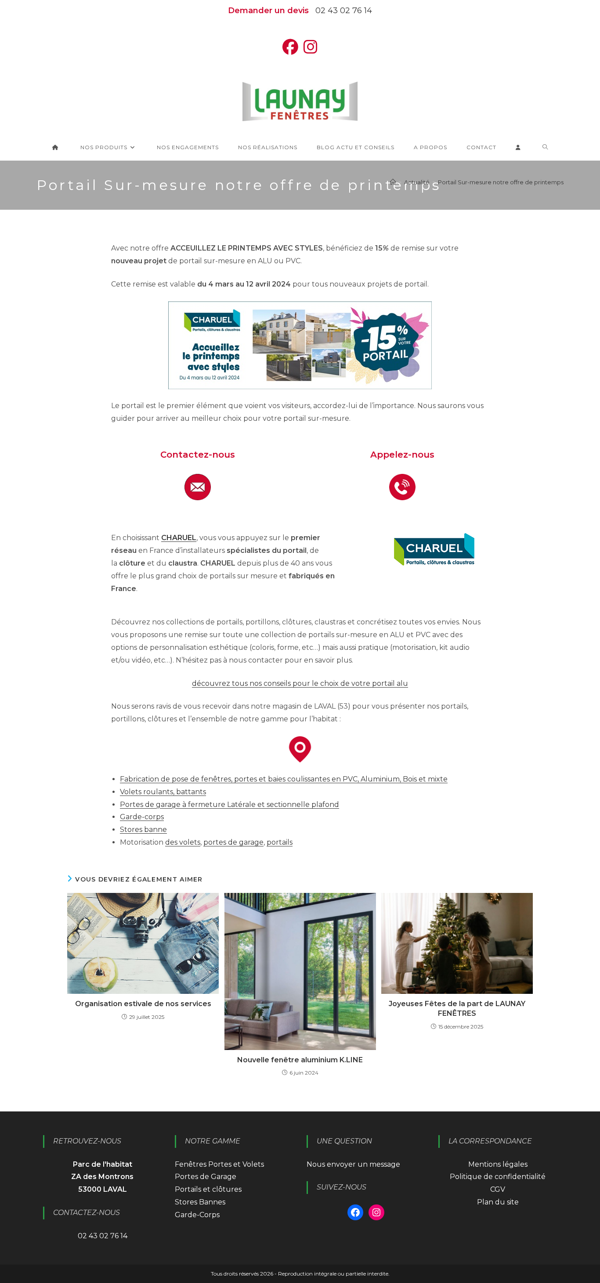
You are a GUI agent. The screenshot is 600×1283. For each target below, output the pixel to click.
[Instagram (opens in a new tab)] (310, 47)
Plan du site (498, 1202)
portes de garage (233, 842)
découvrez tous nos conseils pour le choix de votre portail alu (300, 683)
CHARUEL (178, 538)
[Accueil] (393, 182)
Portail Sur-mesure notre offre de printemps (501, 182)
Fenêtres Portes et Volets (219, 1164)
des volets (182, 842)
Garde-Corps (197, 1215)
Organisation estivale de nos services (143, 1004)
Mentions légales (498, 1164)
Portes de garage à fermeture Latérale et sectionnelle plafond (229, 804)
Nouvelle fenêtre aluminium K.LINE (300, 1060)
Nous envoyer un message (353, 1164)
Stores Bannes (200, 1202)
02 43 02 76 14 (343, 10)
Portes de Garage (205, 1176)
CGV (497, 1189)
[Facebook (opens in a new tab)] (290, 47)
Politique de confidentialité (498, 1176)
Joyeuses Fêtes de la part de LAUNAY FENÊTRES (457, 1009)
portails (280, 842)
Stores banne (143, 829)
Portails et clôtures (208, 1189)
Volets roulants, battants (163, 792)
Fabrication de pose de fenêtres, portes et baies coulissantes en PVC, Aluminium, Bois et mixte (284, 779)
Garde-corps (142, 817)
